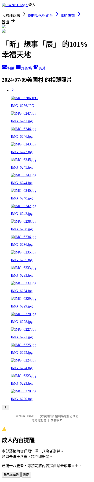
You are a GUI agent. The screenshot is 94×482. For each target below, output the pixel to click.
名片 (42, 68)
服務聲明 (57, 420)
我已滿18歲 (11, 475)
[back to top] (5, 407)
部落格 (27, 68)
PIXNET (31, 416)
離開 (26, 475)
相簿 (11, 68)
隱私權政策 (38, 420)
